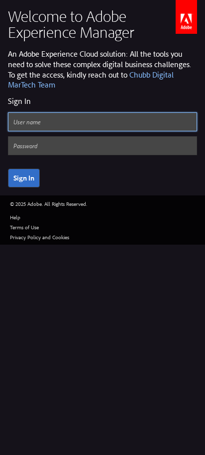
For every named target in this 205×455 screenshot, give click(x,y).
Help (15, 217)
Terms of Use (24, 227)
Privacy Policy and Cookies (39, 237)
